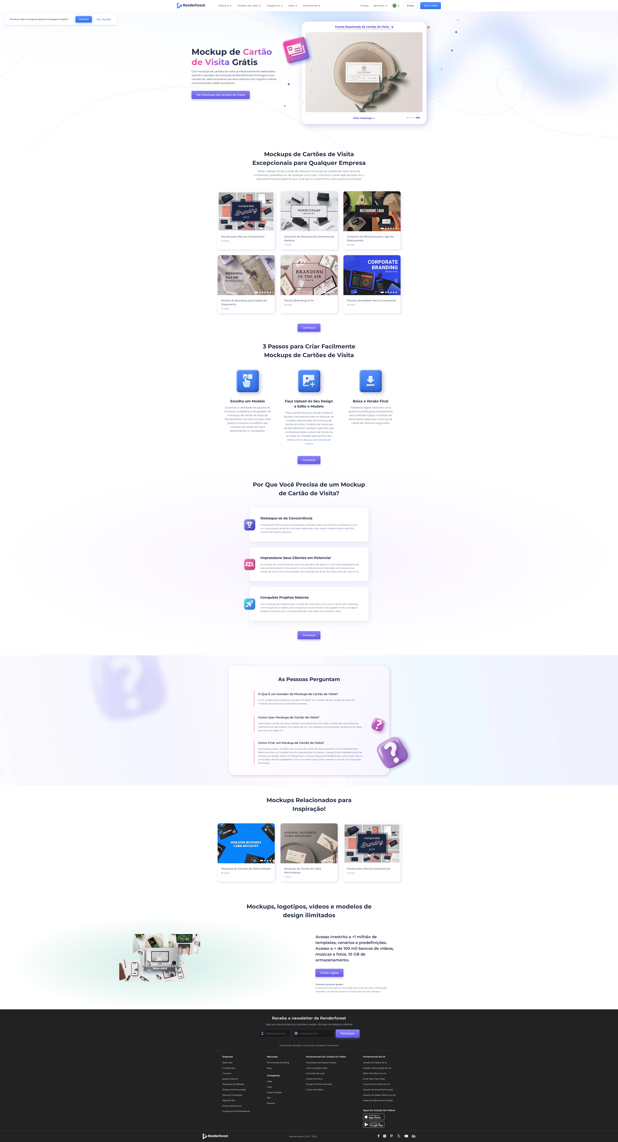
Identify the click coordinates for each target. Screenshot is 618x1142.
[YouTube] (406, 1136)
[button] (408, 117)
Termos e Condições (232, 1095)
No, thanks (104, 19)
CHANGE (84, 19)
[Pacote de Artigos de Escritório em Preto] (364, 72)
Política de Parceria (231, 1106)
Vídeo (269, 1081)
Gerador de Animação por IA (377, 1068)
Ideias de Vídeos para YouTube (378, 1100)
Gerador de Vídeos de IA (375, 1062)
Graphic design (274, 1092)
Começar (309, 327)
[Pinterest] (391, 1136)
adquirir (358, 755)
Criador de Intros (314, 1079)
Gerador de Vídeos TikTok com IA (379, 1095)
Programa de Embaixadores (236, 1111)
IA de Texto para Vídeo (374, 1079)
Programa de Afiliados (233, 1084)
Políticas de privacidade (234, 1089)
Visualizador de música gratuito (321, 1062)
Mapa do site (228, 1100)
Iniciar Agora (329, 973)
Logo (269, 1087)
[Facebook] (378, 1136)
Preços (365, 5)
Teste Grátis (430, 5)
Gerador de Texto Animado (319, 1084)
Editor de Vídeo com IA (374, 1073)
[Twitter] (399, 1136)
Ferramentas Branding (278, 1062)
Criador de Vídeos (314, 1089)
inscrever (300, 759)
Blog (269, 1068)
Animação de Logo (315, 1073)
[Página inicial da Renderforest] (191, 5)
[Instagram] (384, 1136)
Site (269, 1097)
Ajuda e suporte (230, 1079)
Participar (348, 1033)
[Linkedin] (413, 1136)
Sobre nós (227, 1062)
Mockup (271, 1103)
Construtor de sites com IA (376, 1084)
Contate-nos (228, 1068)
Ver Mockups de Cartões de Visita (220, 95)
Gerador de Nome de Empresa (378, 1089)
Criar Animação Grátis (316, 1068)
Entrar (410, 5)
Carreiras (226, 1073)
